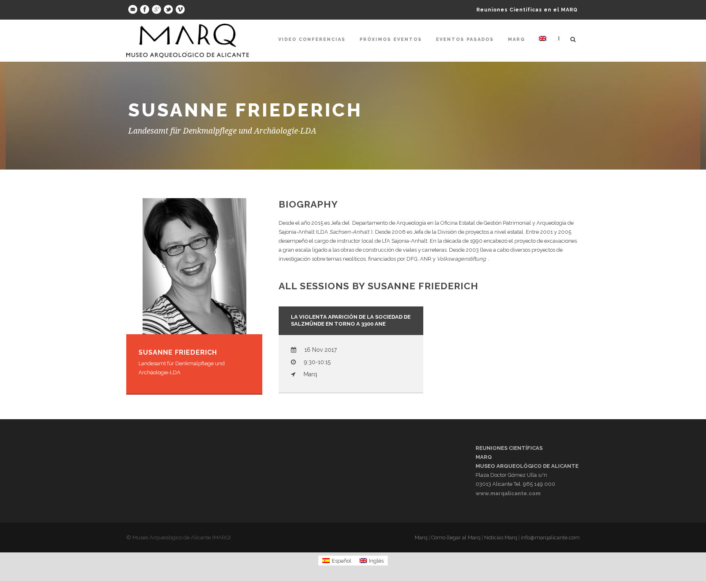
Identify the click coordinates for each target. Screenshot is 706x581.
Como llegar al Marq (455, 537)
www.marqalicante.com (508, 493)
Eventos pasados (465, 39)
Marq (516, 39)
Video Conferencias (312, 39)
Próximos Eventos (391, 39)
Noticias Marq (500, 537)
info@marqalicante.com (550, 537)
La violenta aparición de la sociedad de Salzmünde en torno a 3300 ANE (351, 320)
